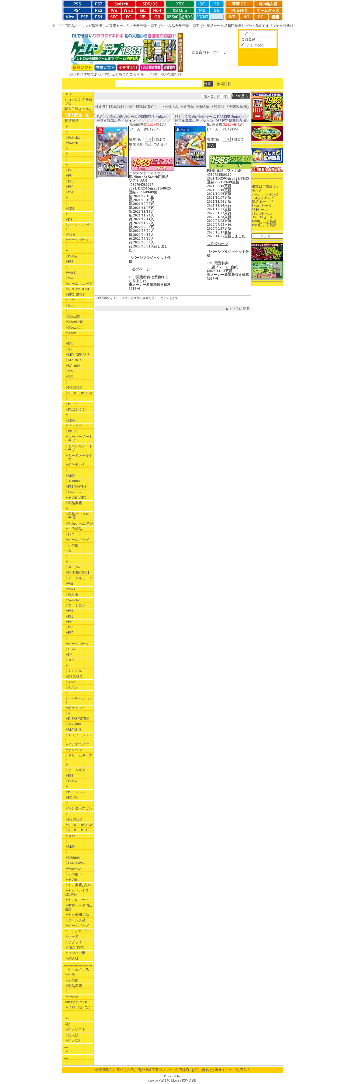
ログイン (248, 33)
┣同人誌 (71, 1035)
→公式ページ (217, 244)
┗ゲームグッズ (76, 926)
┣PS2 (69, 187)
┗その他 (71, 545)
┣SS (68, 349)
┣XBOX (71, 687)
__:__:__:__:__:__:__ (79, 964)
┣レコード (73, 534)
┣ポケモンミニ (76, 465)
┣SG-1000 (72, 724)
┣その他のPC (75, 497)
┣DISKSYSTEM (76, 719)
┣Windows (72, 492)
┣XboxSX (72, 316)
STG (262, 26)
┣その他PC (73, 874)
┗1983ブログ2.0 (77, 1008)
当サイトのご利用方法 (232, 1070)
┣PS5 (69, 170)
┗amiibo (71, 997)
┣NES (69, 305)
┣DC (68, 344)
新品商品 (71, 121)
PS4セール (259, 210)
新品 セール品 (262, 202)
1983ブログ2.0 (75, 1002)
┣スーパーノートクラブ (78, 438)
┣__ (68, 509)
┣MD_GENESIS (76, 355)
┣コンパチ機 (74, 953)
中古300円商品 (63, 26)
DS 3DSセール (262, 217)
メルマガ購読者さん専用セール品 (104, 26)
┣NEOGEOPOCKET (79, 393)
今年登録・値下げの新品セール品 (201, 26)
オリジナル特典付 (279, 26)
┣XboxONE (73, 322)
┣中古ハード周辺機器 (78, 907)
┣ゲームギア (74, 770)
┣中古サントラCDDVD (76, 892)
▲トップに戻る (237, 309)
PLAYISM (152, 129)
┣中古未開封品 (76, 915)
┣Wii (68, 278)
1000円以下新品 (264, 221)
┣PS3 (69, 181)
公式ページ (141, 269)
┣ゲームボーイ (76, 240)
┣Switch (71, 143)
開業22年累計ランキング (265, 188)
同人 (67, 1024)
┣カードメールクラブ (78, 457)
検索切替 (224, 84)
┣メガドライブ (76, 744)
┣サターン (73, 750)
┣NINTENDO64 (76, 289)
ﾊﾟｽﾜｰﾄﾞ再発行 (253, 45)
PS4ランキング (263, 198)
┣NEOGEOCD (75, 830)
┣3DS (69, 209)
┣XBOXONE (74, 671)
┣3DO (69, 420)
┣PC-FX (71, 404)
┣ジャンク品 (74, 920)
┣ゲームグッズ (76, 540)
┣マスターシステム (78, 737)
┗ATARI (71, 958)
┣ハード (71, 936)
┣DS (68, 220)
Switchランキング (265, 194)
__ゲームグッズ (76, 969)
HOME (69, 94)
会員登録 (248, 39)
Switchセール (261, 206)
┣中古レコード (76, 900)
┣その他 (71, 879)
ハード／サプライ (78, 931)
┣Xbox (70, 333)
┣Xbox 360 (73, 327)
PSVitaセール (261, 213)
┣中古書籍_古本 (77, 885)
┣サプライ (73, 942)
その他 (69, 975)
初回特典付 (236, 26)
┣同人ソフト (74, 1029)
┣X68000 (72, 481)
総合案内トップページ (209, 52)
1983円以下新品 (264, 225)
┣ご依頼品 (73, 529)
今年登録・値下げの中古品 (154, 26)
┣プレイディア (76, 426)
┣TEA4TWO (74, 947)
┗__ (68, 1019)
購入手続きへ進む (78, 109)
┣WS (68, 371)
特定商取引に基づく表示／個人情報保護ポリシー (133, 1070)
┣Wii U (70, 273)
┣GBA (69, 234)
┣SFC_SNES (74, 294)
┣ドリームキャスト (78, 757)
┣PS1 (69, 192)
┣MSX (69, 476)
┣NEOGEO (73, 388)
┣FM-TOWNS (75, 486)
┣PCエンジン (75, 409)
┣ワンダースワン (78, 808)
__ (66, 1013)
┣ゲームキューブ (78, 283)
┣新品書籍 (73, 503)
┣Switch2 (72, 137)
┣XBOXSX (73, 677)
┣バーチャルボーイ (78, 227)
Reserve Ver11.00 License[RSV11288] (172, 1080)
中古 (67, 551)
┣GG (68, 376)
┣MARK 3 (72, 360)
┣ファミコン (74, 300)
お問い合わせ (201, 1070)
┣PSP (69, 262)
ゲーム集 (252, 26)
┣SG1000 (72, 366)
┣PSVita (71, 256)
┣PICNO (71, 431)
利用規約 (182, 1070)
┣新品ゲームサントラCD (78, 516)
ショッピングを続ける (78, 101)
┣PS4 (69, 176)
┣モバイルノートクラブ (78, 448)
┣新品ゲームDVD (78, 523)
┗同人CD (72, 1040)
